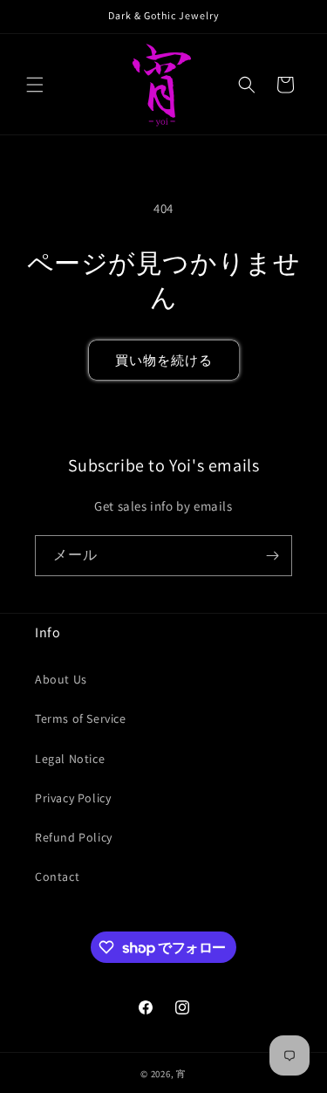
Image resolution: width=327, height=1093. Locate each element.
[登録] (272, 555)
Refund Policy (73, 837)
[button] (35, 84)
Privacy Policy (73, 798)
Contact (57, 876)
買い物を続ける (164, 360)
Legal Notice (70, 758)
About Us (61, 679)
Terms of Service (80, 718)
